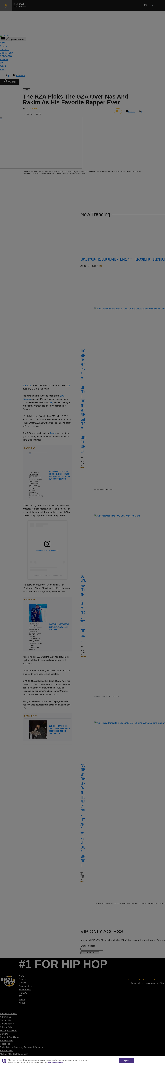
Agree (126, 1060)
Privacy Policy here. (55, 1062)
